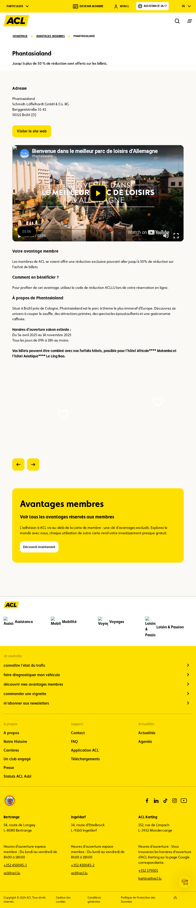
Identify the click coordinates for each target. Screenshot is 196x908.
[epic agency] (175, 898)
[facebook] (147, 801)
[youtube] (184, 801)
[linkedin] (156, 801)
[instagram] (175, 801)
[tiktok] (165, 801)
